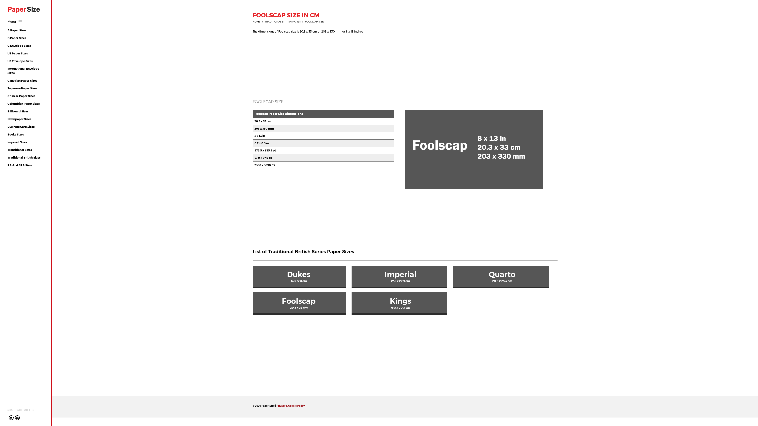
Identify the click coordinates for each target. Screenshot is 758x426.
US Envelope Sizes (20, 61)
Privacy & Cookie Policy (291, 405)
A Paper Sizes (17, 30)
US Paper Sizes (18, 53)
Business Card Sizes (21, 127)
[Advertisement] (371, 64)
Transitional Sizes (20, 150)
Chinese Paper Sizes (21, 96)
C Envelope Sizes (19, 46)
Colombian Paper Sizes (24, 104)
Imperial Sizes (17, 142)
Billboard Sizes (18, 111)
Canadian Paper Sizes (22, 80)
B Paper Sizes (17, 38)
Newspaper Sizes (19, 119)
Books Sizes (16, 134)
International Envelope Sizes (23, 71)
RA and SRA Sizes (20, 165)
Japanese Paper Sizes (22, 88)
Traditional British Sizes (24, 157)
